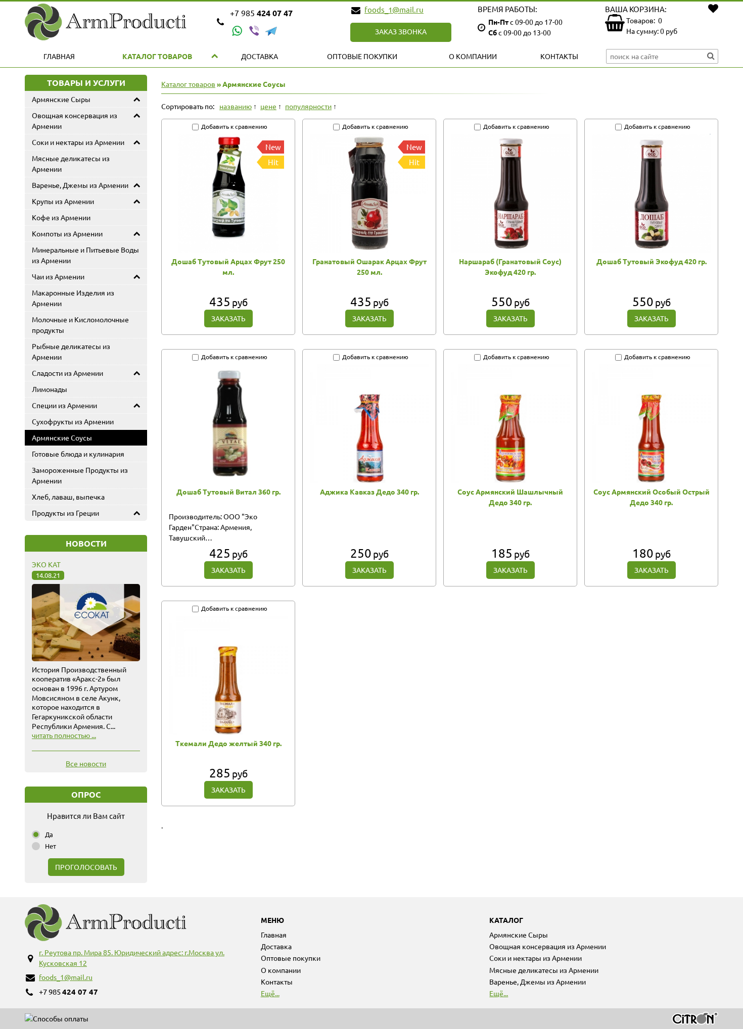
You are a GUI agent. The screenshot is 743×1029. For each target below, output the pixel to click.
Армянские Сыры (61, 99)
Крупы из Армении (63, 201)
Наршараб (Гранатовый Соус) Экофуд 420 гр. (510, 266)
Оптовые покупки (362, 56)
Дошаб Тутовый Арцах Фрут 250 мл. (228, 266)
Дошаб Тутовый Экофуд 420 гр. (651, 261)
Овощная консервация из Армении (74, 120)
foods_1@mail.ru (394, 9)
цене (268, 106)
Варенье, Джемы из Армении (80, 184)
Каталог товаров (157, 56)
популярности (308, 106)
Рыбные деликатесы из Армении (71, 351)
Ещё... (270, 993)
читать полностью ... (64, 735)
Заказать (228, 318)
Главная (59, 56)
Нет (50, 846)
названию (235, 106)
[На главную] (117, 22)
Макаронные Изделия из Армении (73, 298)
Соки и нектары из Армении (78, 141)
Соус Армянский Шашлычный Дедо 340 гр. (510, 497)
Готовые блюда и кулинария (78, 453)
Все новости (86, 763)
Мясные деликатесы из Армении (71, 163)
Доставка (259, 56)
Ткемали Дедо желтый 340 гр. (228, 743)
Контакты (559, 56)
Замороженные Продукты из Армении (80, 475)
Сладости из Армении (67, 372)
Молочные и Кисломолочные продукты (80, 324)
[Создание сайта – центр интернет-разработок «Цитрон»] (695, 1019)
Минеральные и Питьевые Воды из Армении (85, 255)
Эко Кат (46, 564)
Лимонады (49, 389)
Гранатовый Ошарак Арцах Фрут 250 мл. (369, 266)
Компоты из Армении (67, 233)
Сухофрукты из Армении (73, 421)
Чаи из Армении (58, 276)
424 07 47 (261, 13)
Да (49, 834)
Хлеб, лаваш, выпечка (68, 496)
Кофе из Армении (61, 217)
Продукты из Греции (65, 512)
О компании (473, 56)
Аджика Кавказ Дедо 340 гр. (369, 491)
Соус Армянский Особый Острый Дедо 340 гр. (651, 497)
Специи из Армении (64, 405)
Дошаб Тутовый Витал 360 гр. (228, 491)
